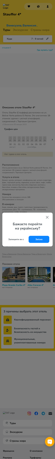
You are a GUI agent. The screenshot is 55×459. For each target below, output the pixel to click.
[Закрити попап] (47, 218)
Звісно (39, 239)
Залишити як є (16, 239)
